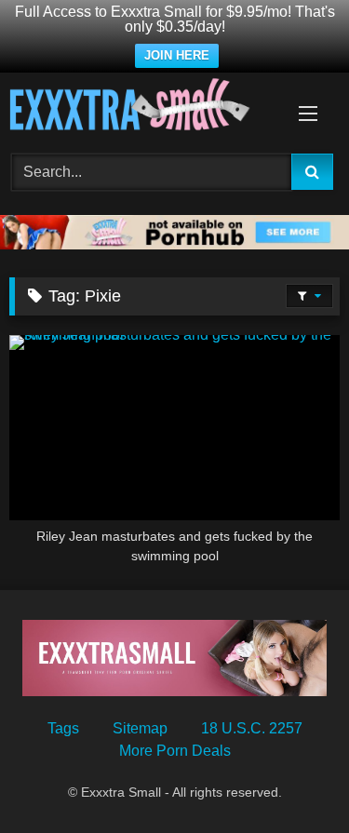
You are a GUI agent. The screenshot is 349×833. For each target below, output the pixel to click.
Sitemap (140, 728)
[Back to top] (291, 777)
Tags (63, 728)
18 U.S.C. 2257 (251, 728)
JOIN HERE (176, 55)
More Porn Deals (175, 751)
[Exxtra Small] (143, 107)
